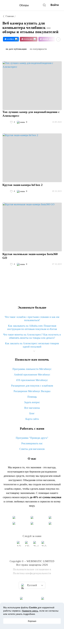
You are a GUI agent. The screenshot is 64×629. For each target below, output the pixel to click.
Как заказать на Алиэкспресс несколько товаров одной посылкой (32, 345)
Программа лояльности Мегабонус (32, 369)
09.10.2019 (57, 191)
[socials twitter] (36, 545)
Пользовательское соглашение (31, 569)
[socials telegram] (44, 545)
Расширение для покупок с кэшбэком (32, 385)
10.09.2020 (57, 122)
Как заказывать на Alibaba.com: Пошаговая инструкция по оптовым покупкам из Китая (32, 327)
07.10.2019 (57, 264)
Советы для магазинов (32, 449)
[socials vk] (20, 545)
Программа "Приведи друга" (32, 437)
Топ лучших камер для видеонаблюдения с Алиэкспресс (31, 113)
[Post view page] (32, 85)
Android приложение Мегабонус (32, 374)
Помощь (32, 396)
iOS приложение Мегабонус (32, 380)
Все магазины (32, 407)
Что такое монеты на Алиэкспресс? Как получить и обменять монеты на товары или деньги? (32, 336)
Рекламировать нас (32, 443)
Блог (32, 413)
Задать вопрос (32, 402)
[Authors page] (5, 122)
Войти (55, 5)
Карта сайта (32, 419)
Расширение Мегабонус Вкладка (32, 391)
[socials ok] (28, 545)
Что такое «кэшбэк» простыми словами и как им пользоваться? (32, 319)
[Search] (44, 5)
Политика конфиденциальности (32, 573)
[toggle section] (34, 351)
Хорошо (32, 621)
